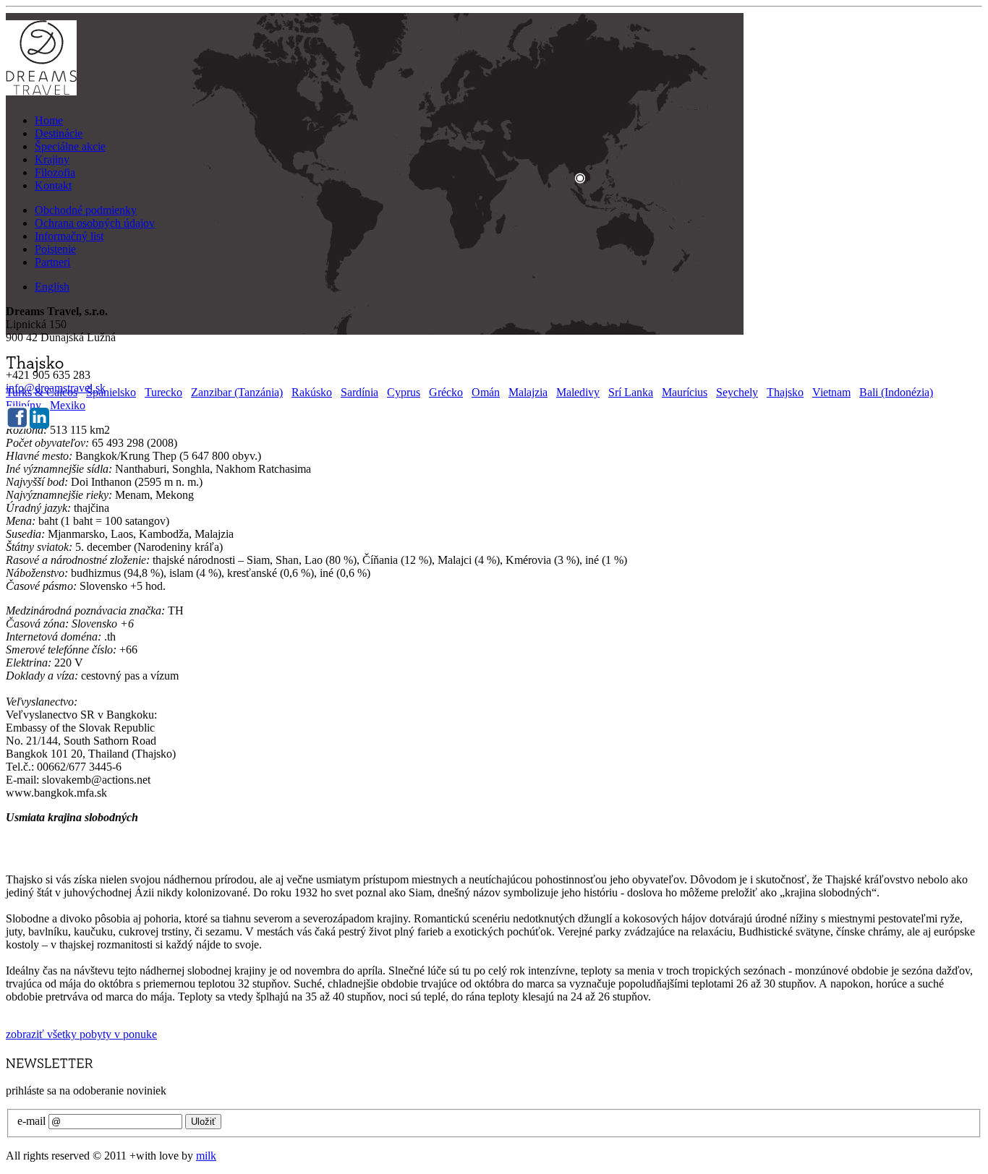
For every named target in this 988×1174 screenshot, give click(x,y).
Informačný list (69, 236)
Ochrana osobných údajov (95, 223)
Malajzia (528, 392)
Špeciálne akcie (70, 146)
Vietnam (831, 392)
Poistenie (55, 249)
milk (206, 1155)
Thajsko (785, 392)
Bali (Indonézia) (896, 392)
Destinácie (58, 133)
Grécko (446, 392)
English (52, 286)
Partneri (52, 262)
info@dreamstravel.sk (56, 388)
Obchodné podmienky (86, 210)
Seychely (737, 392)
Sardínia (359, 392)
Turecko (163, 392)
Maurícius (684, 392)
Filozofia (55, 172)
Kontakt (53, 185)
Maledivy (578, 392)
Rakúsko (311, 392)
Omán (486, 392)
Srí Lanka (630, 392)
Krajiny (52, 159)
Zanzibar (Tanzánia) (237, 392)
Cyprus (403, 392)
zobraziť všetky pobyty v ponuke (81, 1034)
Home (49, 120)
